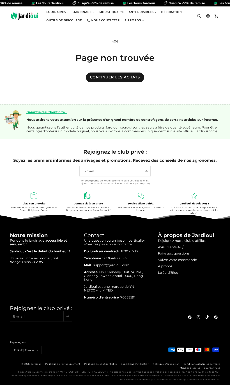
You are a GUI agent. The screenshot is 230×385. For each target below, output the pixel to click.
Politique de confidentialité (100, 364)
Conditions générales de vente (201, 364)
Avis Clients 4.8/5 (171, 247)
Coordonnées (212, 368)
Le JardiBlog (168, 272)
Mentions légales (190, 368)
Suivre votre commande (177, 260)
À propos (165, 266)
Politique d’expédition (166, 364)
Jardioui (36, 364)
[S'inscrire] (146, 171)
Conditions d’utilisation (135, 364)
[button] (57, 12)
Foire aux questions (174, 253)
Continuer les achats (115, 77)
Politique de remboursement (62, 364)
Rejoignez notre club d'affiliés (182, 240)
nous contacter (121, 244)
